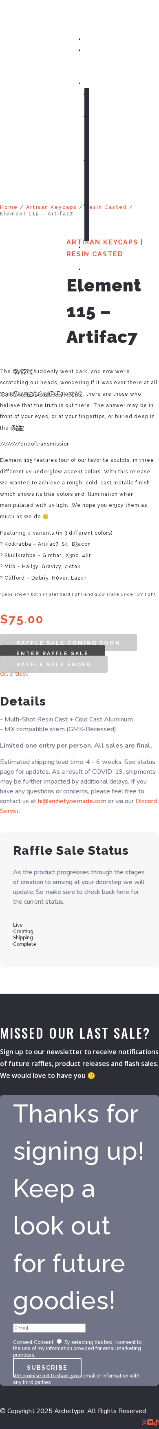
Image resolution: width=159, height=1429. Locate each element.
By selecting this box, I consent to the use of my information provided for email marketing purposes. (77, 1348)
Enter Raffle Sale (52, 653)
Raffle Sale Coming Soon (68, 643)
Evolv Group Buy (99, 215)
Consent (23, 1342)
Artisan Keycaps (51, 207)
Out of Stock (14, 674)
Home (94, 38)
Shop (93, 82)
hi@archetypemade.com (72, 801)
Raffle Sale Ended (53, 664)
